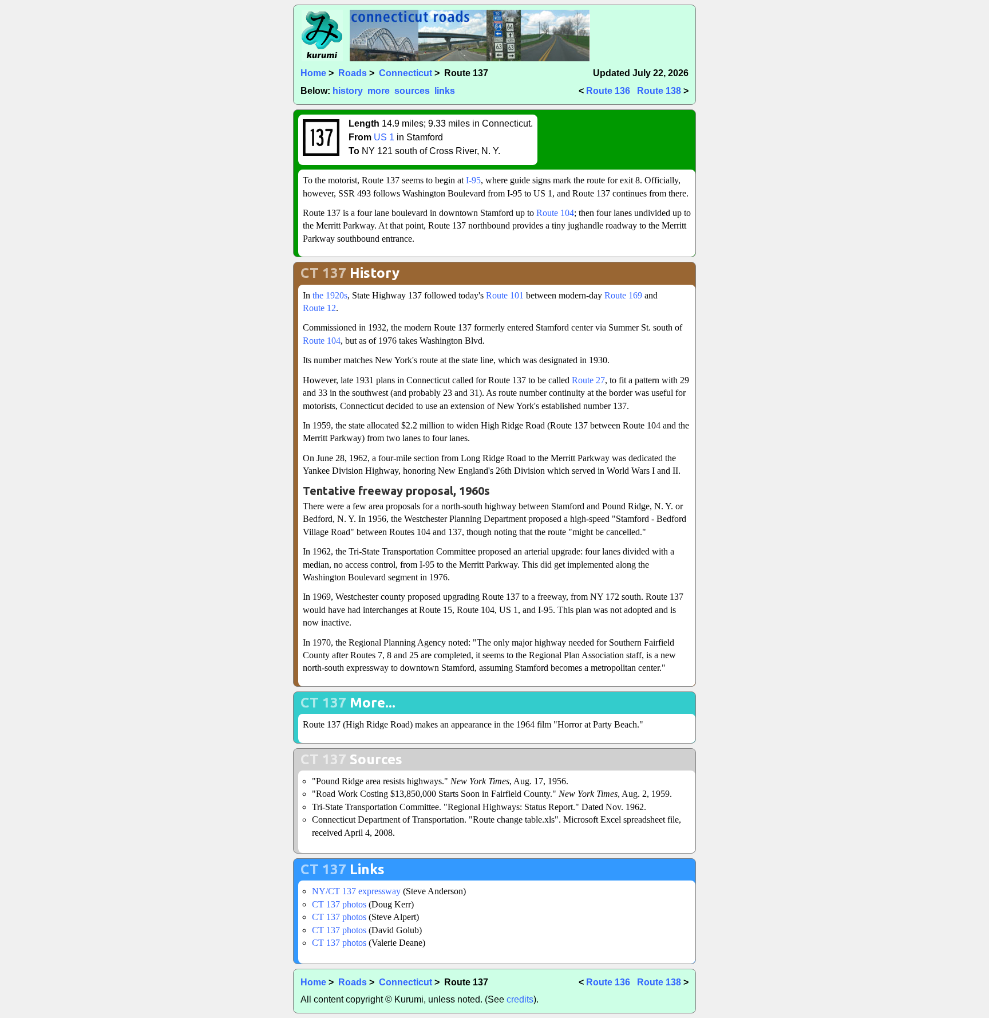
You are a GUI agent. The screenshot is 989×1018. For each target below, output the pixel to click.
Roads (352, 73)
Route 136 (608, 91)
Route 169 (623, 295)
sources (412, 91)
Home (313, 73)
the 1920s (329, 295)
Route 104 (555, 213)
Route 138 (659, 91)
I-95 (473, 180)
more (378, 91)
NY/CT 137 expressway (356, 891)
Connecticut (405, 73)
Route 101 (505, 295)
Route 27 (588, 380)
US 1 (384, 137)
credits (520, 999)
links (444, 91)
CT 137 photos (339, 904)
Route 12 (319, 308)
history (348, 91)
